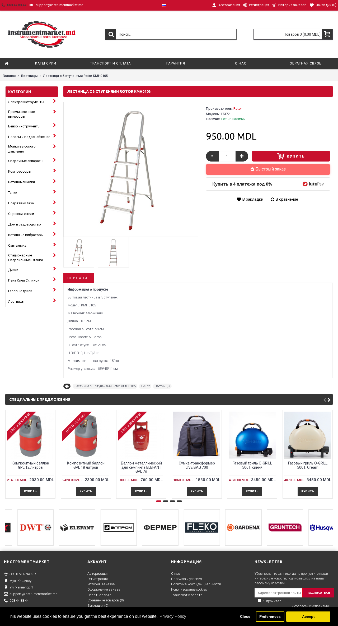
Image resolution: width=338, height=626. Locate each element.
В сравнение (287, 199)
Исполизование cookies (189, 589)
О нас (175, 574)
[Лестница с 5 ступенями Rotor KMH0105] (130, 169)
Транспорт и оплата (187, 595)
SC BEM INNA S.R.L (24, 574)
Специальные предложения (39, 399)
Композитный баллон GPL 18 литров (86, 465)
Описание (78, 278)
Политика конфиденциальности (196, 584)
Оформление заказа (103, 589)
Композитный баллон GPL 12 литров (30, 465)
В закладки (252, 199)
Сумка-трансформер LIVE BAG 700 (197, 465)
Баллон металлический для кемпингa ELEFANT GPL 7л (141, 467)
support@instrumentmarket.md (34, 594)
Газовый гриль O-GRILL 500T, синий (252, 465)
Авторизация (98, 574)
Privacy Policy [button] (172, 616)
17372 (145, 386)
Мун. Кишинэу (20, 581)
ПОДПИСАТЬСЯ (318, 592)
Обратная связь (100, 595)
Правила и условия (186, 579)
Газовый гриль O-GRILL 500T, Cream (307, 465)
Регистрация (97, 579)
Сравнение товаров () (105, 600)
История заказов (101, 584)
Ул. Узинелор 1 (21, 587)
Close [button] (245, 616)
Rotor (237, 109)
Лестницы (162, 386)
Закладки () (97, 605)
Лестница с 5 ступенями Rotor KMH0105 (105, 386)
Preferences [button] (270, 616)
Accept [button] (308, 616)
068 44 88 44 (19, 600)
